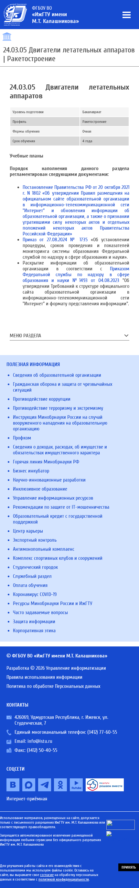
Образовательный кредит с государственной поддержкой (57, 519)
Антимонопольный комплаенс (43, 549)
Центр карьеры (28, 531)
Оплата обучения (30, 585)
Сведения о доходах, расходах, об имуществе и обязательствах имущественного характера (60, 450)
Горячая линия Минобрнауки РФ (46, 462)
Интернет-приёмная (26, 799)
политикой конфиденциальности (63, 879)
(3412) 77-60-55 (102, 732)
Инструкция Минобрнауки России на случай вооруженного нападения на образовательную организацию (60, 423)
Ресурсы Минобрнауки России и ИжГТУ (52, 603)
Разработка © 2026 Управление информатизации (56, 668)
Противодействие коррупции (41, 399)
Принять (129, 867)
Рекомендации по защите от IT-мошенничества (61, 507)
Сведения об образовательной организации (57, 375)
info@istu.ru (39, 741)
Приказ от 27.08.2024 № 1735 (55, 240)
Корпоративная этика (34, 631)
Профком (22, 438)
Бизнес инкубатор (31, 471)
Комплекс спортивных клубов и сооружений (57, 558)
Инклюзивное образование (40, 489)
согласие (47, 874)
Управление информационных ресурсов (53, 498)
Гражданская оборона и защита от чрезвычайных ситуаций (62, 387)
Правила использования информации (44, 677)
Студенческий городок (35, 567)
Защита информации (34, 621)
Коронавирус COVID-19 (35, 594)
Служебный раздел (32, 576)
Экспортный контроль (35, 540)
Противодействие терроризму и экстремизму (58, 408)
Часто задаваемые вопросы (40, 612)
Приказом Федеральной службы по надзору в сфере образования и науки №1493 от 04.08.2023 (76, 274)
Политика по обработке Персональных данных (53, 686)
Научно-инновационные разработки (49, 480)
